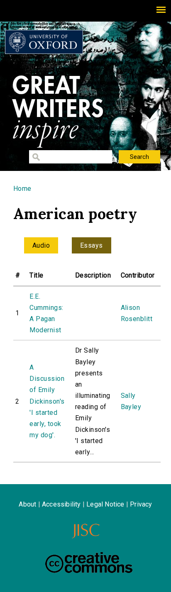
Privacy (141, 504)
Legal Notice (105, 504)
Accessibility (61, 504)
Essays (91, 245)
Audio (41, 245)
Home (22, 188)
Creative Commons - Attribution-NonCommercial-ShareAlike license (88, 562)
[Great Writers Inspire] (44, 42)
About (27, 504)
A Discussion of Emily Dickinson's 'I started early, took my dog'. (46, 401)
